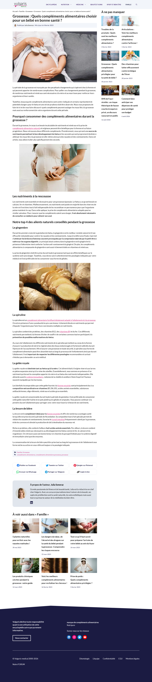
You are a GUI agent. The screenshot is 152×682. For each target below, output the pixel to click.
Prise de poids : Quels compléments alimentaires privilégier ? (81, 579)
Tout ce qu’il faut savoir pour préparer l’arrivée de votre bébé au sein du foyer (82, 540)
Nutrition (65, 4)
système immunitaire (34, 377)
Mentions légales (132, 658)
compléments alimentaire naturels (26, 128)
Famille (128, 4)
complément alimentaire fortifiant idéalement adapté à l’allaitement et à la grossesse (61, 320)
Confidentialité (109, 658)
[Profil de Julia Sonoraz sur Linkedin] (31, 502)
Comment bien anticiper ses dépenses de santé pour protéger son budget (130, 106)
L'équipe (96, 658)
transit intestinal (58, 419)
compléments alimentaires (26, 455)
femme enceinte (64, 385)
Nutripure (71, 625)
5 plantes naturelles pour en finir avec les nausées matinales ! (22, 540)
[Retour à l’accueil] (20, 4)
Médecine (79, 4)
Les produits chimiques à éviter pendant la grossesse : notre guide (23, 579)
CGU (120, 658)
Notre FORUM (19, 664)
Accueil (15, 11)
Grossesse (29, 11)
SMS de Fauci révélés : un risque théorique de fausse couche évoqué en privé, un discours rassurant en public (110, 107)
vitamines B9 (65, 331)
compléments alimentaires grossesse (48, 455)
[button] (136, 4)
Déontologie (84, 658)
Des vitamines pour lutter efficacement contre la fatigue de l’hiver (130, 69)
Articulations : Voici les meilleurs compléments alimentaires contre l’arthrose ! (130, 36)
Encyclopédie (51, 4)
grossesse (65, 455)
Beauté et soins (96, 4)
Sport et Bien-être (114, 4)
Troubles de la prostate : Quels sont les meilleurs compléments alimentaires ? (109, 36)
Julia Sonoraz (57, 484)
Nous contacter (21, 638)
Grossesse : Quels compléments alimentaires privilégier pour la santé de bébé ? (109, 71)
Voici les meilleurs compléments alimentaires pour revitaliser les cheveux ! (54, 579)
